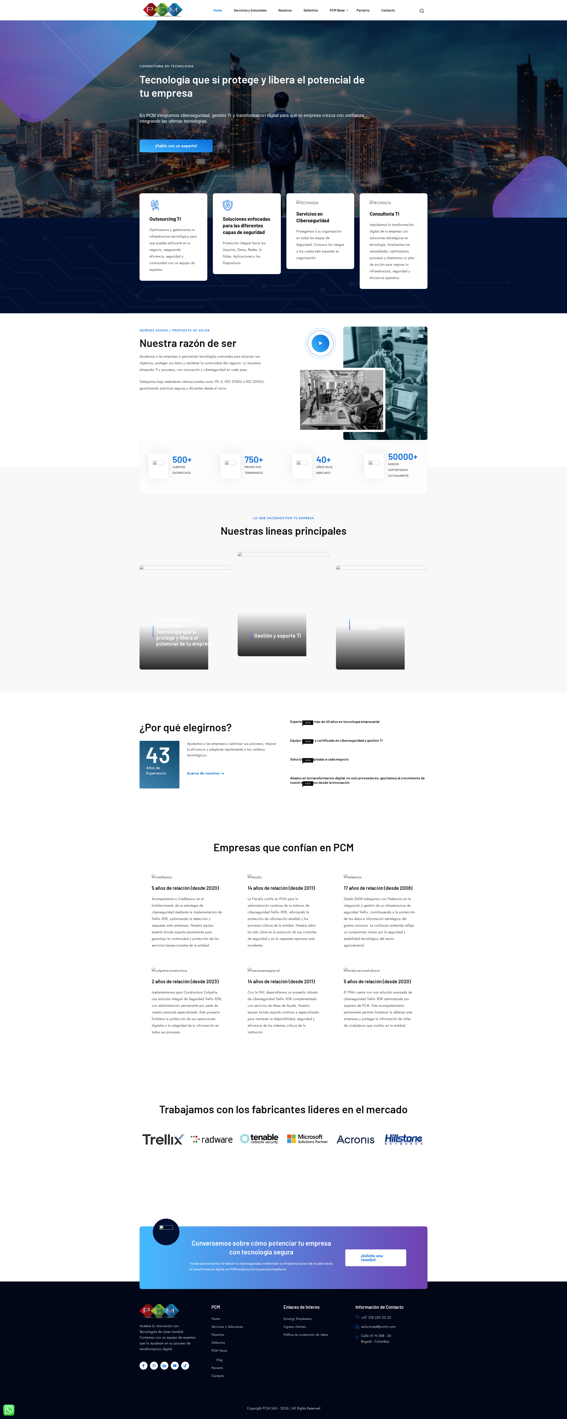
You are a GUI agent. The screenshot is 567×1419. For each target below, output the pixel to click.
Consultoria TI (384, 214)
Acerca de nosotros (203, 773)
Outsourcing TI (165, 219)
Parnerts (363, 10)
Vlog (219, 1359)
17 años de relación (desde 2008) (378, 888)
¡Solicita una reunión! (372, 1258)
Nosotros (285, 10)
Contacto (388, 10)
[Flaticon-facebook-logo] (144, 1366)
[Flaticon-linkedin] (164, 1366)
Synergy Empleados (298, 1318)
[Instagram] (154, 1366)
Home (218, 10)
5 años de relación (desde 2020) (185, 888)
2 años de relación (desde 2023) (185, 981)
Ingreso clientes (295, 1326)
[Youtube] (175, 1366)
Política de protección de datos (306, 1334)
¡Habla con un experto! (176, 146)
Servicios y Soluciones (250, 10)
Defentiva (311, 10)
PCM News (337, 10)
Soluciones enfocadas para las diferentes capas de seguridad (246, 225)
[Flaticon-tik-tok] (185, 1366)
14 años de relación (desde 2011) (281, 888)
